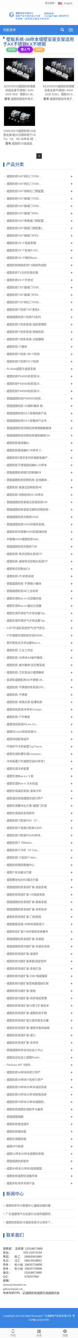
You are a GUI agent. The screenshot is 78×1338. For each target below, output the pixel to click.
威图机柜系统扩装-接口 (21, 1035)
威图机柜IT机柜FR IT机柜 (23, 361)
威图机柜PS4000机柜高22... (24, 391)
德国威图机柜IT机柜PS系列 (24, 317)
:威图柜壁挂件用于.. (19, 92)
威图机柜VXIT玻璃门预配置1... (26, 228)
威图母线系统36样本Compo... (25, 709)
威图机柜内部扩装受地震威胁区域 (28, 983)
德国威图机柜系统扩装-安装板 (25, 939)
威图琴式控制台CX (18, 568)
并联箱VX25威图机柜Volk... (24, 539)
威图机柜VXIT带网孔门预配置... (26, 191)
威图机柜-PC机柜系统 (20, 576)
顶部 (65, 1335)
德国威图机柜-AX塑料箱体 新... (26, 405)
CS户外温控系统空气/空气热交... (27, 628)
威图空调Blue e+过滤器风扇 (24, 598)
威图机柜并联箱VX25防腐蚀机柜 (27, 531)
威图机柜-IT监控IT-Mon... (22, 857)
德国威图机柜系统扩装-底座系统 (27, 887)
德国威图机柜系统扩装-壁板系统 (27, 902)
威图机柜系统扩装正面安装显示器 (28, 1020)
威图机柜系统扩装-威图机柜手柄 (27, 1013)
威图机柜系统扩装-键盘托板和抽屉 (28, 1027)
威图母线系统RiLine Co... (22, 724)
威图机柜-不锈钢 (17, 694)
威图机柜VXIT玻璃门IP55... (24, 213)
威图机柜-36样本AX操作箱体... (26, 657)
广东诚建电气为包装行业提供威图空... (29, 1214)
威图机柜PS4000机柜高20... (24, 383)
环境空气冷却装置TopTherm (24, 746)
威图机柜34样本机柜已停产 (24, 1072)
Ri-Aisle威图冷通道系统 (21, 368)
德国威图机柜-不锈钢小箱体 (24, 583)
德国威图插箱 (15, 1116)
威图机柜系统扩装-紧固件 (22, 953)
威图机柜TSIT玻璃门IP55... (24, 294)
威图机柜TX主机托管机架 (22, 272)
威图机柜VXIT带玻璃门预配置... (26, 220)
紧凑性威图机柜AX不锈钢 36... (26, 679)
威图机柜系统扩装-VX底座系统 (26, 894)
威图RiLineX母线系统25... (23, 731)
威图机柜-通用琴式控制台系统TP (27, 561)
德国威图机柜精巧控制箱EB (24, 472)
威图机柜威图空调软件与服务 (25, 1109)
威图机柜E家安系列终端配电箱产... (28, 457)
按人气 (25, 49)
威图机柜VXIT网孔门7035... (24, 176)
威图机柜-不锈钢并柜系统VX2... (26, 687)
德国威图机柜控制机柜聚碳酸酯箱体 (29, 428)
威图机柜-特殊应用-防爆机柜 (24, 702)
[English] (65, 3)
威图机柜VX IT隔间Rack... (23, 257)
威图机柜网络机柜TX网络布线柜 (27, 265)
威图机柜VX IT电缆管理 (21, 243)
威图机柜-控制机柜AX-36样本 (25, 494)
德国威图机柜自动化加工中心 (25, 1050)
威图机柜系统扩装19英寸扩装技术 (28, 1005)
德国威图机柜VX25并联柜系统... (27, 524)
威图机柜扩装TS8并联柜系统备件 (27, 931)
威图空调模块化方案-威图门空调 (27, 805)
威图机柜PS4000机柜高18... (24, 376)
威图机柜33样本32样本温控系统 (27, 1087)
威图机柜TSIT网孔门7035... (24, 302)
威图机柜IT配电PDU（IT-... (23, 820)
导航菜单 (9, 30)
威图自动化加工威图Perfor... (24, 1057)
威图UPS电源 (15, 1146)
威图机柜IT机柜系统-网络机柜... (26, 331)
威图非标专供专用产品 (21, 1183)
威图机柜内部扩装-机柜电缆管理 (27, 998)
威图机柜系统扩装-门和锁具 (24, 916)
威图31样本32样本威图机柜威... (26, 1153)
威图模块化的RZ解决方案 (22, 879)
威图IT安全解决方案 (19, 872)
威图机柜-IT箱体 (17, 346)
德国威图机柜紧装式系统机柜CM (27, 502)
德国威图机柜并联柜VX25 (23, 517)
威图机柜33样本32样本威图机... (26, 1101)
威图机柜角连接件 (18, 1124)
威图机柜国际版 (16, 1131)
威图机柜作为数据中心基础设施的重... (29, 1205)
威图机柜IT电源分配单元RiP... (25, 827)
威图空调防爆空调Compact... (25, 753)
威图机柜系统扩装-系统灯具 (24, 968)
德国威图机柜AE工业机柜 (22, 591)
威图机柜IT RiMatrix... (20, 842)
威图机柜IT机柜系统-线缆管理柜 (27, 324)
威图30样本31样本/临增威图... (25, 1168)
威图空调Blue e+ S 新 (20, 776)
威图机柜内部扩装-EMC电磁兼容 (27, 976)
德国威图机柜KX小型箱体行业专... (28, 420)
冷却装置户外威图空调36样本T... (27, 761)
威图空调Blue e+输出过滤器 (24, 605)
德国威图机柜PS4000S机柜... (25, 398)
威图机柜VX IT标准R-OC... (23, 250)
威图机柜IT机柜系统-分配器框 (25, 339)
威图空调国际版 (16, 1138)
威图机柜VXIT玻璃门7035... (24, 198)
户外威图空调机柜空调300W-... (26, 635)
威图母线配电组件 (18, 739)
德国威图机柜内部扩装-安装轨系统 (28, 946)
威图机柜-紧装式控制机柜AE (24, 487)
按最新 (39, 49)
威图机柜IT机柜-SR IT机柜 (23, 354)
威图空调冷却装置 (18, 768)
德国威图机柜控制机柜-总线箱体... (28, 479)
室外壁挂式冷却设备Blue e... (24, 642)
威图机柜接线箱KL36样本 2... (25, 450)
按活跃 (11, 49)
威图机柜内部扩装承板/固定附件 (27, 961)
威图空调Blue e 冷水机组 (22, 783)
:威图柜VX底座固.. (19, 137)
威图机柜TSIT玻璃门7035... (24, 287)
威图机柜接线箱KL (18, 442)
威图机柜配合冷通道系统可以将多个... (29, 1222)
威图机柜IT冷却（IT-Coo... (23, 850)
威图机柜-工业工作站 (20, 650)
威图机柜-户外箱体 (18, 716)
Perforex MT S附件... (20, 1064)
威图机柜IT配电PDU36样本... (25, 835)
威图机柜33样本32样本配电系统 (27, 1094)
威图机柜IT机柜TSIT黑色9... (24, 309)
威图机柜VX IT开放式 (20, 280)
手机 (13, 1335)
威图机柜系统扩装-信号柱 (22, 1042)
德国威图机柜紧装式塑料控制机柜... (29, 509)
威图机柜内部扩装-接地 (21, 990)
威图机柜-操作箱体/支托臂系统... (27, 665)
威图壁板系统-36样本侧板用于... (27, 924)
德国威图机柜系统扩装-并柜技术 (27, 909)
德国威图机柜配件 (18, 1161)
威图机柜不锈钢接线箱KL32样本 (27, 465)
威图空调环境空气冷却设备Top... (27, 613)
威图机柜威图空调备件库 (22, 1176)
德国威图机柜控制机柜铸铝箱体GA (28, 435)
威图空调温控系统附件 (21, 813)
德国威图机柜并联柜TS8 (22, 546)
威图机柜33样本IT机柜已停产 (25, 1079)
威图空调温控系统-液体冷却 (24, 790)
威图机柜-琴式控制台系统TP (24, 554)
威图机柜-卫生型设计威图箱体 (25, 672)
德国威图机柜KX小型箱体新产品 (27, 413)
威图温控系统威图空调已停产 (25, 798)
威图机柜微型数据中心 (21, 865)
